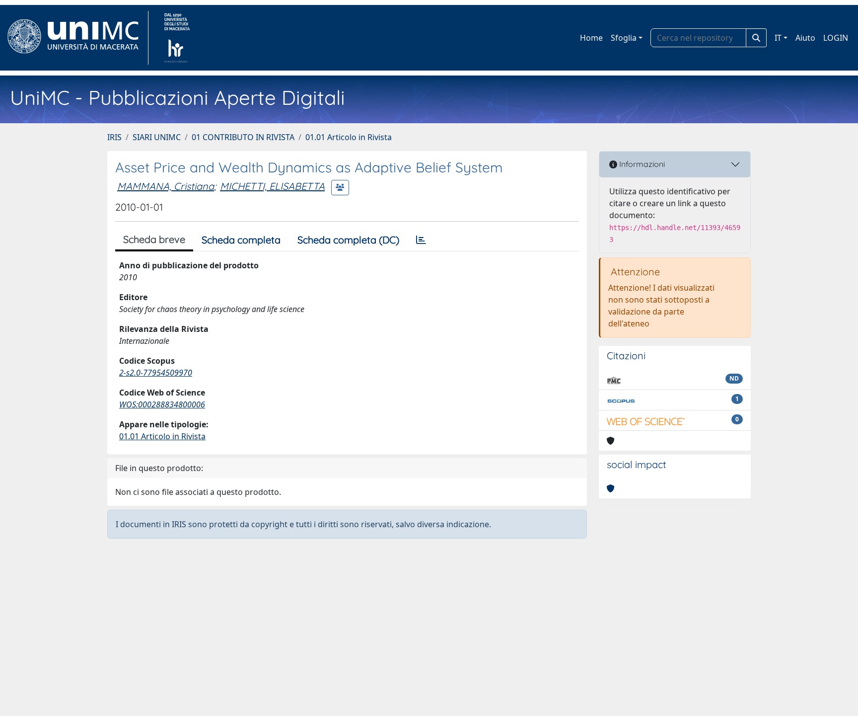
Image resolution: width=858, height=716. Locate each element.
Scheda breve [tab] (154, 239)
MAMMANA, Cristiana (165, 186)
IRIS (114, 137)
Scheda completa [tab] (241, 240)
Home (591, 37)
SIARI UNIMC (157, 137)
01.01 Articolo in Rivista (348, 137)
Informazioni (641, 164)
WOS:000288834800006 (162, 404)
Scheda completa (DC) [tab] (348, 240)
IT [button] (778, 37)
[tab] (421, 240)
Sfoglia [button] (624, 37)
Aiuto (805, 37)
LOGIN (835, 37)
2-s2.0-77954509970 (155, 372)
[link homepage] (77, 38)
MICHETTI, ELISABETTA (272, 186)
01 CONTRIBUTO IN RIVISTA (243, 137)
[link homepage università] (177, 38)
